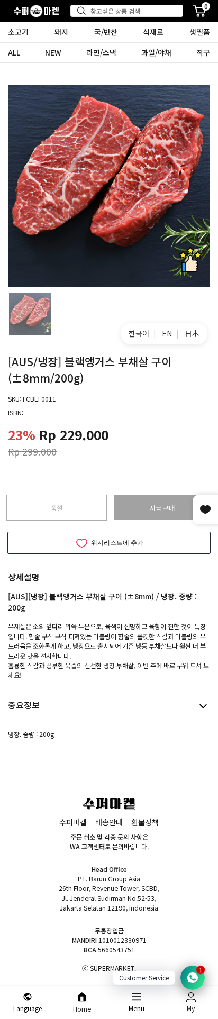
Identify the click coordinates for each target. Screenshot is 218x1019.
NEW (53, 52)
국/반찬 (105, 31)
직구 (203, 52)
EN (167, 333)
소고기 (18, 31)
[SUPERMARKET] (36, 11)
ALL (14, 52)
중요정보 (24, 704)
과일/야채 (156, 52)
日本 (192, 333)
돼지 (61, 31)
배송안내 (109, 821)
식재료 (153, 31)
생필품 (199, 31)
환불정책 (145, 821)
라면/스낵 (101, 52)
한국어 (139, 333)
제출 (84, 10)
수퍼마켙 (73, 821)
